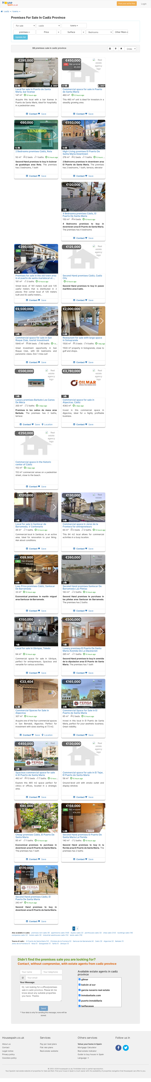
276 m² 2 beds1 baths (84, 157)
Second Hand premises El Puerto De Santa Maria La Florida (82, 836)
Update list (20, 37)
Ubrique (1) (64, 944)
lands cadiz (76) (76, 935)
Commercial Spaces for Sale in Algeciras (32, 711)
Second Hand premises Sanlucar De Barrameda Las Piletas (82, 587)
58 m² (73, 778)
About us (6, 1044)
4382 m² (73, 405)
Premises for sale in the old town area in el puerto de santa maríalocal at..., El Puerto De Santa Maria (35, 278)
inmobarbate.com (91, 995)
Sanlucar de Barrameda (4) (83, 941)
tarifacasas (87, 1006)
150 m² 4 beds (79, 219)
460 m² (73, 95)
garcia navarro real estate (95, 990)
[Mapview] (116, 48)
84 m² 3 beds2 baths (84, 530)
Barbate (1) (119, 941)
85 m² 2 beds (78, 716)
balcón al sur (88, 984)
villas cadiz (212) (109, 933)
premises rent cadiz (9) (40, 933)
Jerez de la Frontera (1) (21, 944)
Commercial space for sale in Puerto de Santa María (82, 90)
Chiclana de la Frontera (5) (60, 941)
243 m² (26, 902)
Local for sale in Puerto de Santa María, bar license (33, 90)
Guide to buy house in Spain (91, 1054)
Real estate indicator (87, 1051)
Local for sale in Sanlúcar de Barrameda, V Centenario (30, 525)
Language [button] (82, 1058)
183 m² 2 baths (79, 592)
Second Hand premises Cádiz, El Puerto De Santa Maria (33, 898)
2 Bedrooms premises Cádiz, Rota (33, 151)
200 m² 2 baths (31, 405)
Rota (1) (34, 944)
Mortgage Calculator (87, 1047)
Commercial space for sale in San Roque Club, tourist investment (33, 339)
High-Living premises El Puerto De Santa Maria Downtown (81, 152)
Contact (5, 1047)
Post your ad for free (126, 3)
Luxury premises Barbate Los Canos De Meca (35, 401)
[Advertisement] (36, 213)
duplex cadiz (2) (77, 933)
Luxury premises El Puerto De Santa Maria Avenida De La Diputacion (82, 649)
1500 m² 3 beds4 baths (84, 343)
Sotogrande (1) (45, 944)
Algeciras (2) (109, 941)
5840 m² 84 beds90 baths (37, 343)
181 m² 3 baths (31, 281)
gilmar (84, 979)
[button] (10, 11)
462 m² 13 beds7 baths (37, 778)
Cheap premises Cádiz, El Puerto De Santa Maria (34, 836)
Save (43, 114)
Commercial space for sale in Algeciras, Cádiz (78, 401)
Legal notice (7, 1051)
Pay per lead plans (48, 1044)
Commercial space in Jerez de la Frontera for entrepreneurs (80, 525)
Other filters (121, 32)
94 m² (25, 654)
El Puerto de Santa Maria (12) (37, 941)
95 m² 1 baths (31, 840)
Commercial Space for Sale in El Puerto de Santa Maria (80, 711)
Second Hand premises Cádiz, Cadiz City (82, 277)
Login (143, 4)
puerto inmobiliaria (91, 1000)
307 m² (26, 716)
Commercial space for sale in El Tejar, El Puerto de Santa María (83, 773)
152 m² (25, 467)
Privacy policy (8, 1054)
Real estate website (49, 1051)
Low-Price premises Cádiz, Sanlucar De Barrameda (35, 587)
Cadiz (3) (98, 941)
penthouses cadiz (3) (93, 933)
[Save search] (121, 48)
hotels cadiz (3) (35, 935)
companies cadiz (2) (20, 935)
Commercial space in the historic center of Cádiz (33, 463)
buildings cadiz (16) (125, 933)
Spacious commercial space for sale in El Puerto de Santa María (35, 773)
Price (46, 32)
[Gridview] (110, 48)
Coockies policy (9, 1058)
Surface (71, 32)
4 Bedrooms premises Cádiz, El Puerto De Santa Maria (79, 214)
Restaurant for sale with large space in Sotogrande (82, 339)
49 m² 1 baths (31, 530)
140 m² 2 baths (79, 840)
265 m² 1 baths (79, 654)
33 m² (25, 592)
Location (48, 424)
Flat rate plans (46, 1047)
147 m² (26, 95)
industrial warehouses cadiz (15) (55, 935)
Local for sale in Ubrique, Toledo (32, 648)
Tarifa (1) (55, 944)
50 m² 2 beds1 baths (36, 157)
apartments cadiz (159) (60, 933)
